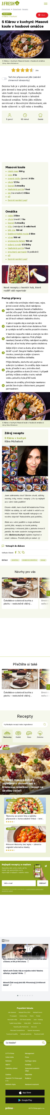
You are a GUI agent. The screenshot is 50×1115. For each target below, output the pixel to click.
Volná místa (9, 1057)
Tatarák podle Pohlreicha (20, 1027)
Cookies (8, 1074)
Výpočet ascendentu (34, 1030)
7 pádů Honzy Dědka (15, 1023)
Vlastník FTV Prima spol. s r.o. (13, 1079)
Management (29, 1053)
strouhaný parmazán (17, 252)
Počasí (38, 1016)
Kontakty (28, 1065)
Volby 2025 (27, 1023)
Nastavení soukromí (32, 1084)
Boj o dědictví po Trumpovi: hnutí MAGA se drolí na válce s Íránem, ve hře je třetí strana (25, 960)
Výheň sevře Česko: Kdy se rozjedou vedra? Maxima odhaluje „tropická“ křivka (23, 972)
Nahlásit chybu (10, 1084)
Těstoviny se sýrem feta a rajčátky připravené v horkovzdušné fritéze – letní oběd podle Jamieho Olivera (24, 818)
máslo (10, 215)
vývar (10, 237)
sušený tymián (14, 244)
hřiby (10, 226)
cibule (10, 182)
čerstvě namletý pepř (17, 200)
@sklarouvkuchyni (17, 535)
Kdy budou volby (12, 1019)
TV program (13, 1016)
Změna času (23, 1016)
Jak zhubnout (12, 1012)
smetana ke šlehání (16, 241)
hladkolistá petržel (16, 189)
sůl (9, 196)
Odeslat (42, 883)
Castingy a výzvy (30, 1061)
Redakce (28, 1078)
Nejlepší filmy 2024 (24, 1012)
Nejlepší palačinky (25, 1034)
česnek (11, 185)
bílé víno (11, 230)
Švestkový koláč (39, 1034)
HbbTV (7, 1065)
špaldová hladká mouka (18, 233)
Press (27, 1057)
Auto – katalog (38, 1019)
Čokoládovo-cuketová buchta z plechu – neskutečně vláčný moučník (18, 602)
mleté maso (13, 171)
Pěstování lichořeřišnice (17, 1030)
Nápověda (28, 1074)
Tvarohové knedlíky (12, 1034)
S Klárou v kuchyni (9, 16)
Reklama (8, 1061)
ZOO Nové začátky (25, 1019)
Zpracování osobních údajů (32, 1069)
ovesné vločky (14, 178)
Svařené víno (37, 1023)
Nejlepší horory (37, 1012)
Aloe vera (34, 1027)
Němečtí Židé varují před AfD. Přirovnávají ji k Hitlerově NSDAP (24, 984)
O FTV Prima (9, 1053)
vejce (10, 175)
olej (9, 193)
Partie (31, 1016)
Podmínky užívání (11, 1068)
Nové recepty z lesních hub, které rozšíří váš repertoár (22, 289)
